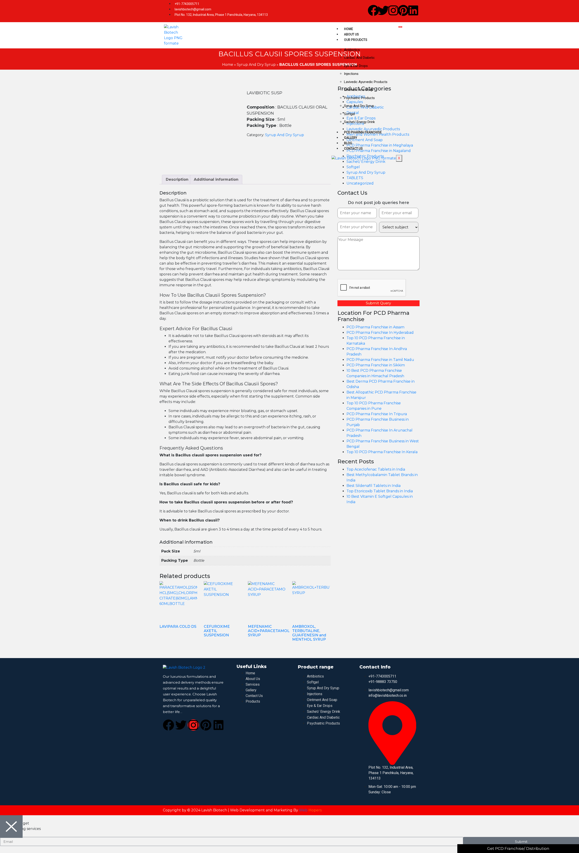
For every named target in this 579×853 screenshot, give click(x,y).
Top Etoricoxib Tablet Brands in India (379, 491)
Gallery (350, 138)
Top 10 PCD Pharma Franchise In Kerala (382, 452)
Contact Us (353, 148)
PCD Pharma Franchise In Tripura (376, 414)
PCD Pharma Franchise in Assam (375, 327)
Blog (348, 143)
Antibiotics (352, 50)
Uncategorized (360, 183)
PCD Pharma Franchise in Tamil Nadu (380, 360)
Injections (351, 74)
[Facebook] (373, 10)
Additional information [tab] (216, 179)
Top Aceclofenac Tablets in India (375, 469)
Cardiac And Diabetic (359, 58)
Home (348, 29)
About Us (351, 34)
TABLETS (354, 178)
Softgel (349, 114)
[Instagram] (393, 10)
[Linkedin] (413, 10)
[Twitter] (383, 10)
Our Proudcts (355, 40)
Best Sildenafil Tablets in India (373, 485)
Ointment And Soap (358, 90)
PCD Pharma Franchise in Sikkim (375, 365)
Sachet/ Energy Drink (359, 122)
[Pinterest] (403, 10)
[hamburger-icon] (400, 27)
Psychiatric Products (359, 98)
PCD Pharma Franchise (363, 132)
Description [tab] (177, 179)
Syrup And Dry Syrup (359, 106)
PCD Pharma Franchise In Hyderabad (380, 332)
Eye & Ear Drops (356, 66)
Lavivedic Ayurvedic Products (365, 82)
